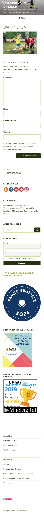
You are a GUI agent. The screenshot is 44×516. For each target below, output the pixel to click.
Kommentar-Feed (10, 445)
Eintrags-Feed (9, 441)
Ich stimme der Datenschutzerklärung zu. (21, 259)
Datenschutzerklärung (12, 469)
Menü (23, 18)
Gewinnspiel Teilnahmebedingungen (18, 474)
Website (6, 132)
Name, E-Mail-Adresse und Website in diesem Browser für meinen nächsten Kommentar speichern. (19, 146)
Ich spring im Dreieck (15, 5)
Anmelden (7, 436)
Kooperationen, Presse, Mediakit (16, 478)
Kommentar (8, 78)
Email (5, 251)
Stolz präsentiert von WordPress (15, 511)
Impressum (8, 460)
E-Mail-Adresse (10, 121)
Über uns (7, 483)
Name (6, 109)
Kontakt (6, 464)
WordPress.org (9, 450)
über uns (6, 214)
